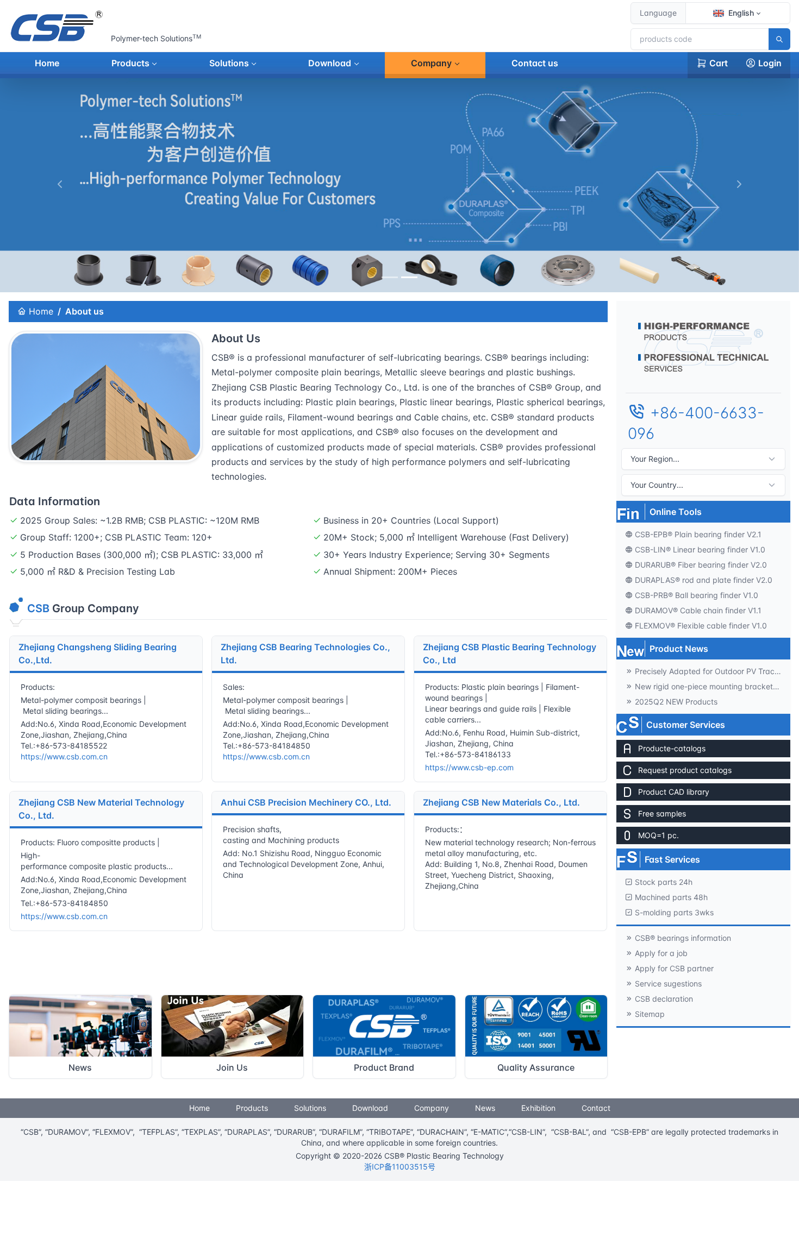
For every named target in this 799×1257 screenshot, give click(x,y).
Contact (596, 1108)
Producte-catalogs (672, 748)
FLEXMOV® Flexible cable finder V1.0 (701, 625)
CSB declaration (664, 998)
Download (329, 63)
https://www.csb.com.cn (64, 756)
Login (770, 63)
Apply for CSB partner (674, 968)
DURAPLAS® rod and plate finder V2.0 (703, 579)
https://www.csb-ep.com (469, 767)
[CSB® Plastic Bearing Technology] (58, 26)
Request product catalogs (685, 770)
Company (431, 63)
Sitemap (650, 1014)
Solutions (229, 63)
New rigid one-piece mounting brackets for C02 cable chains (712, 686)
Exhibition (538, 1108)
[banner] (390, 277)
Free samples (662, 813)
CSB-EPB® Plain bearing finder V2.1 (698, 534)
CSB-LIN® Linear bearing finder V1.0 (700, 549)
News (485, 1108)
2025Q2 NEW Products (676, 701)
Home (47, 63)
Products (130, 63)
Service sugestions (668, 983)
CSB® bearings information (683, 937)
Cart (718, 63)
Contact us (534, 63)
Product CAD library (673, 791)
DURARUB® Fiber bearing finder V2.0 (701, 564)
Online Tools (676, 511)
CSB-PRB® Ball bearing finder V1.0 (696, 595)
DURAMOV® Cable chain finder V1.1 (698, 610)
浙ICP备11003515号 (399, 1166)
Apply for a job (661, 953)
